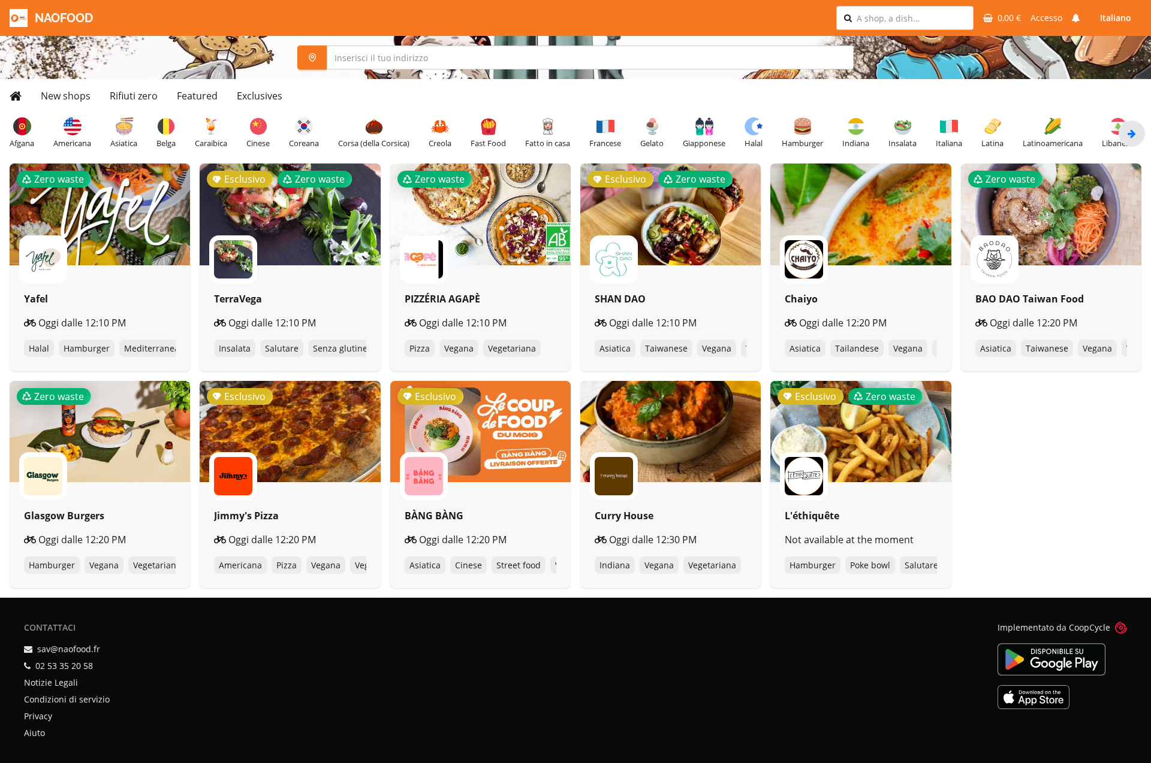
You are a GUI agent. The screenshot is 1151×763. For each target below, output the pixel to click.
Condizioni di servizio (67, 699)
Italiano (1115, 17)
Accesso (1046, 17)
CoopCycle (1089, 627)
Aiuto (34, 732)
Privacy (38, 716)
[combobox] (911, 18)
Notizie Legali (51, 682)
